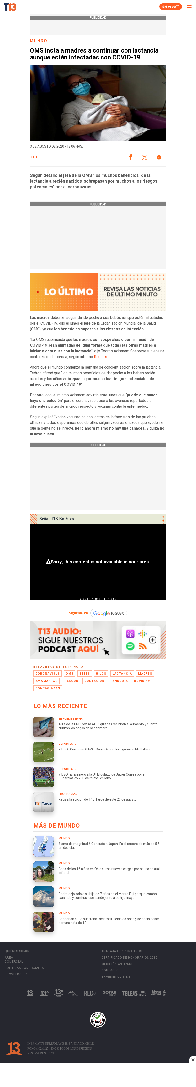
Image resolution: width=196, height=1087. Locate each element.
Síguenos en (78, 613)
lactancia (122, 673)
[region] (98, 1075)
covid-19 (142, 681)
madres (145, 673)
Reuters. (101, 356)
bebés (84, 673)
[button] (130, 157)
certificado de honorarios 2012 (130, 957)
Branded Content (117, 976)
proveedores (16, 974)
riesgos (71, 681)
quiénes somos (17, 951)
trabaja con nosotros (122, 951)
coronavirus (47, 673)
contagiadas (47, 688)
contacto (110, 970)
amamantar (46, 681)
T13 (33, 157)
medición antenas (117, 964)
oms (69, 673)
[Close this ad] (192, 1059)
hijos (101, 673)
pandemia (119, 681)
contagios (94, 681)
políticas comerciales (24, 968)
